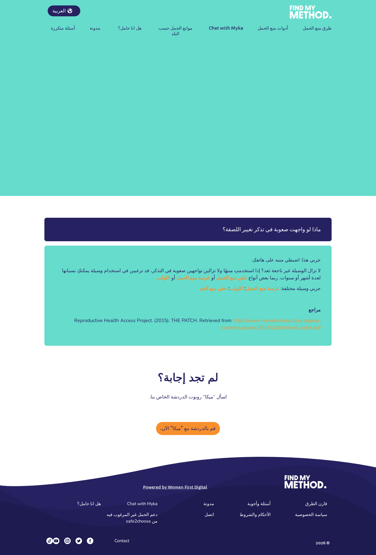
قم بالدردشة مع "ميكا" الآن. (188, 428)
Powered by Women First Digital (175, 487)
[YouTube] (56, 541)
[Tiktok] (49, 541)
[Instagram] (67, 541)
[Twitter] (79, 541)
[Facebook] (90, 541)
